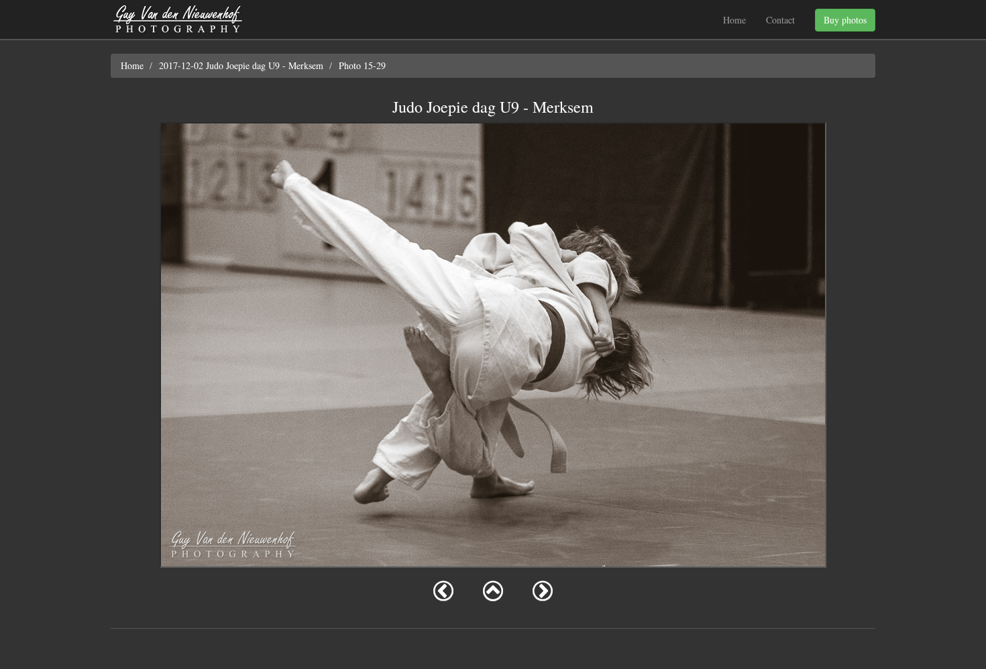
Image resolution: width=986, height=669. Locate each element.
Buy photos (845, 19)
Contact (780, 19)
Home (734, 19)
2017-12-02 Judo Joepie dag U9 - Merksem (241, 65)
